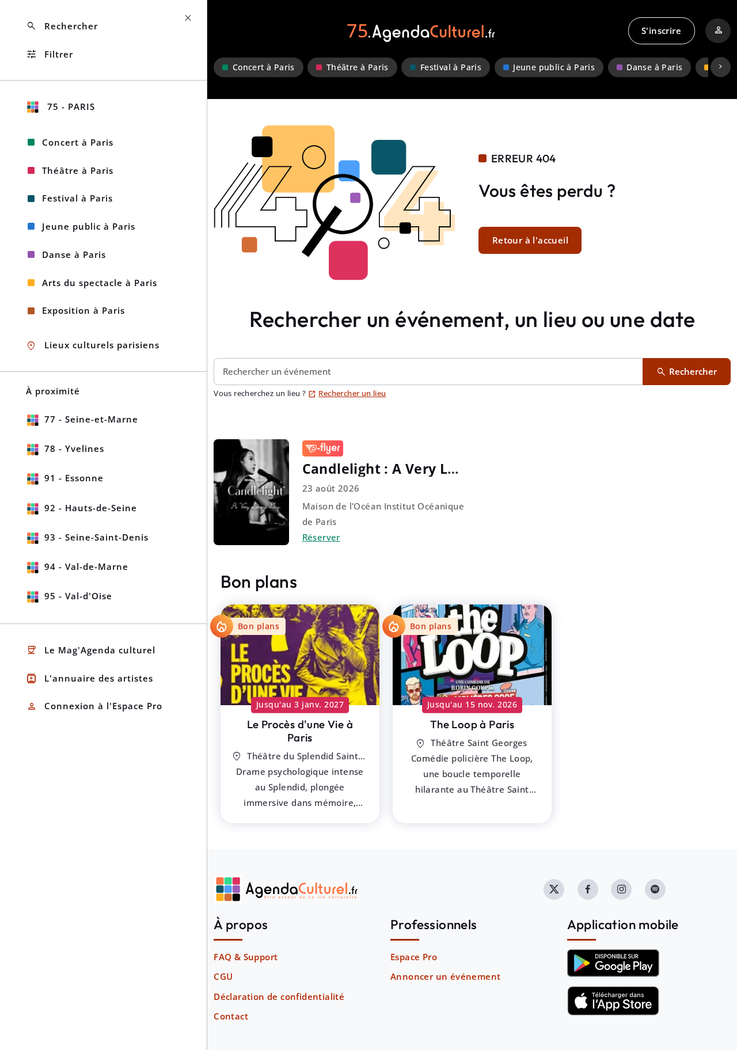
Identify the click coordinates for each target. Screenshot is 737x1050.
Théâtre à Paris (357, 67)
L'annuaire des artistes (89, 678)
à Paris (300, 730)
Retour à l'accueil (530, 240)
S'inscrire (661, 30)
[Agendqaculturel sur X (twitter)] (554, 889)
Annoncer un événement (445, 976)
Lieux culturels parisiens (92, 345)
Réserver (321, 537)
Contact (231, 1016)
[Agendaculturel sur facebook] (588, 889)
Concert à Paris (264, 67)
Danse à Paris (654, 67)
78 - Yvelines (74, 448)
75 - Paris (69, 106)
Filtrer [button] (49, 54)
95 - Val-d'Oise (78, 596)
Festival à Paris (450, 67)
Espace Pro (413, 957)
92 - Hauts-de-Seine (90, 507)
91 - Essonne (74, 478)
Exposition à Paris (83, 310)
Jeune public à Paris (554, 67)
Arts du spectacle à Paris (99, 282)
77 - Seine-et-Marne (91, 419)
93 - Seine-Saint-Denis (96, 537)
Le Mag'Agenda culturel (90, 650)
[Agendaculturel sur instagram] (621, 889)
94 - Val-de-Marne (86, 566)
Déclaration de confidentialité (279, 996)
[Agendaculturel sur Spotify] (655, 889)
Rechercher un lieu (347, 393)
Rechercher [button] (62, 26)
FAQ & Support (246, 957)
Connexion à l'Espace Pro (94, 706)
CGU (223, 976)
